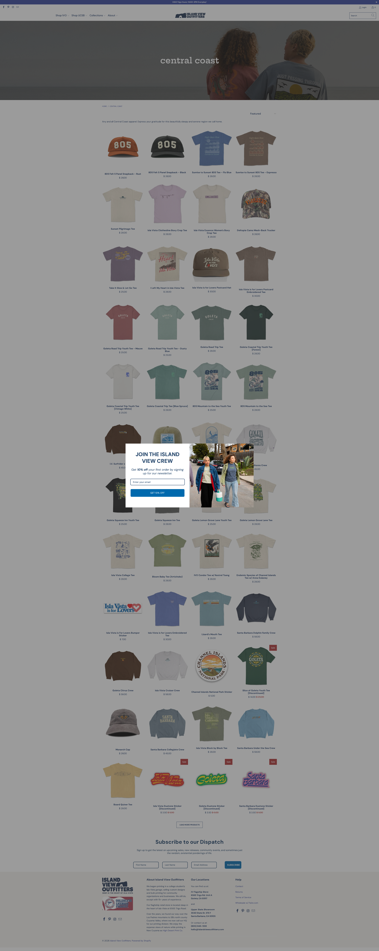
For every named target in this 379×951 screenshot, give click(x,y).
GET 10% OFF (157, 492)
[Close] (250, 447)
